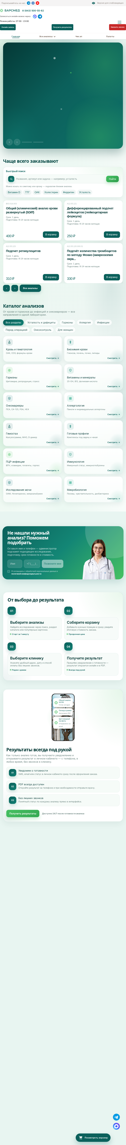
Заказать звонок (117, 27)
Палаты (110, 36)
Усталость (85, 192)
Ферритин (68, 192)
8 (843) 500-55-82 (33, 10)
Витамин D (14, 192)
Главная (16, 36)
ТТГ (27, 192)
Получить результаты (62, 27)
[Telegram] (28, 3)
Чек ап (78, 36)
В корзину (51, 234)
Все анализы (46, 36)
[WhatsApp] (35, 16)
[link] (32, 220)
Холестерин (51, 192)
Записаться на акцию (23, 131)
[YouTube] (37, 3)
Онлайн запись (8, 27)
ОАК (37, 192)
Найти (112, 179)
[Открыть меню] (119, 22)
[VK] (33, 3)
